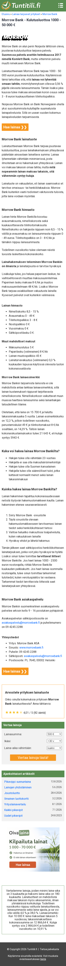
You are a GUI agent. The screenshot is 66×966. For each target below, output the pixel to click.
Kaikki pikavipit (13, 810)
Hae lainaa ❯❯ (15, 127)
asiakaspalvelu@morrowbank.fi (21, 622)
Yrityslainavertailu (15, 804)
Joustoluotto (12, 793)
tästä (43, 959)
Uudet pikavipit (13, 815)
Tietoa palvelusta (49, 949)
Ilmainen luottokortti (16, 798)
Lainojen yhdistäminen (18, 787)
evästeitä (37, 956)
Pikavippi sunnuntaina (17, 781)
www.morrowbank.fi (31, 647)
